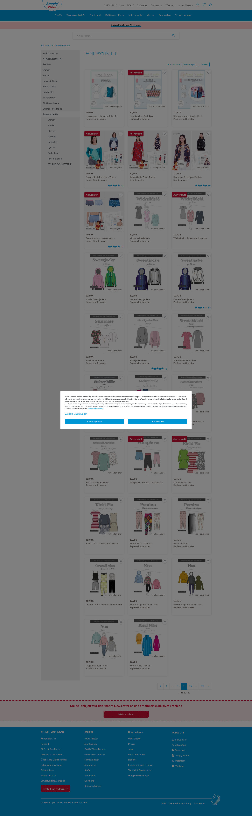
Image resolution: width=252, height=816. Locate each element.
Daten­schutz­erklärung (95, 409)
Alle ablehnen (158, 421)
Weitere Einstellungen (76, 413)
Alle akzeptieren (94, 421)
